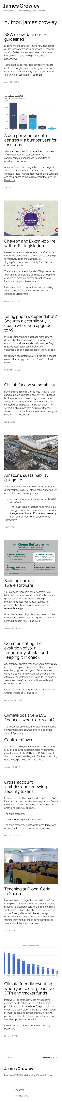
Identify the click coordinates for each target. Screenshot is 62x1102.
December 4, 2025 (12, 301)
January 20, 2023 (12, 628)
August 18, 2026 (11, 82)
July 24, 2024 (10, 421)
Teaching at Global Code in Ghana (27, 891)
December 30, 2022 (13, 700)
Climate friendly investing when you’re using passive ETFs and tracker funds (29, 988)
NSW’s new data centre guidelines (26, 36)
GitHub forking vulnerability (29, 385)
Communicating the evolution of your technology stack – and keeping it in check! (26, 650)
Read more (36, 74)
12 (12, 1057)
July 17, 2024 (9, 527)
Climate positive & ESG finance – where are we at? (29, 717)
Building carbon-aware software (19, 583)
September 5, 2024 (12, 369)
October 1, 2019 (11, 1036)
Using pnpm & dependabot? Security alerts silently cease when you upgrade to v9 (30, 323)
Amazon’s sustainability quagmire (26, 477)
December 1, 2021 (12, 835)
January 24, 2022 (12, 767)
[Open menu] (57, 7)
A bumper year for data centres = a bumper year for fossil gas (30, 140)
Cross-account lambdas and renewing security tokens (25, 787)
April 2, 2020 (9, 930)
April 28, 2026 (10, 187)
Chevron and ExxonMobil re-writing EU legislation (30, 243)
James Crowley (21, 5)
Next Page (50, 1057)
